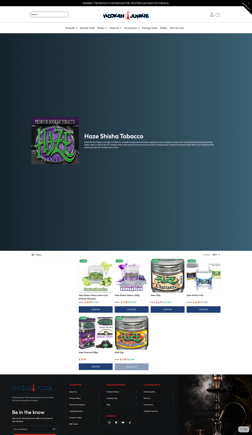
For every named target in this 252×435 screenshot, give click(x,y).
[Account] (212, 14)
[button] (216, 255)
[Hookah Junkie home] (31, 387)
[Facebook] (116, 422)
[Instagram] (109, 422)
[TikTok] (130, 422)
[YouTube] (123, 422)
